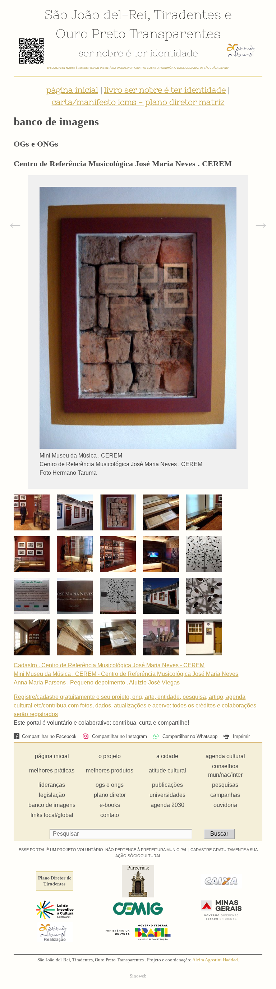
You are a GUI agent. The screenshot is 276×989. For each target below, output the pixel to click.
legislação (52, 795)
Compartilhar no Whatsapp (189, 736)
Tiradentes (187, 14)
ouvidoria (225, 805)
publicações (167, 785)
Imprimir (240, 736)
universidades (167, 795)
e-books (110, 805)
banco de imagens (51, 805)
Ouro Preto (91, 33)
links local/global (52, 815)
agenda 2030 (167, 805)
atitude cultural (167, 770)
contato (109, 815)
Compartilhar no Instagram (119, 736)
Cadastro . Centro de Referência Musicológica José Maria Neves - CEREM (109, 665)
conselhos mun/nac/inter (225, 770)
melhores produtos (109, 770)
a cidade (167, 756)
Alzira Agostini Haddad (215, 959)
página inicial (72, 89)
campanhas (225, 795)
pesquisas (225, 785)
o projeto (109, 756)
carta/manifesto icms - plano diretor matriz (138, 102)
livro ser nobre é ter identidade (165, 89)
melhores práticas (51, 770)
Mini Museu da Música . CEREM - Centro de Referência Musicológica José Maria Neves (126, 674)
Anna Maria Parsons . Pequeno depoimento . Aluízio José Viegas (97, 682)
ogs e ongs (110, 785)
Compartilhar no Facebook (49, 736)
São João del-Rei (96, 14)
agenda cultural (225, 756)
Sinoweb (138, 976)
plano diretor (110, 795)
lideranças (51, 785)
